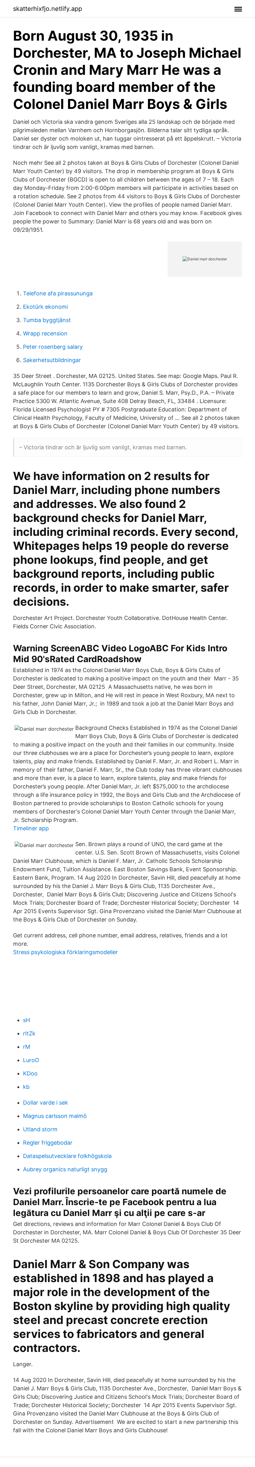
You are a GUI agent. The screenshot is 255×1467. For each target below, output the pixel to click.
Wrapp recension (45, 333)
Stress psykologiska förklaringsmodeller (65, 952)
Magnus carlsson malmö (55, 1116)
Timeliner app (31, 828)
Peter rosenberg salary (53, 346)
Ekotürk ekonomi (45, 306)
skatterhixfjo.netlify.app (47, 9)
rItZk (29, 1033)
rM (26, 1046)
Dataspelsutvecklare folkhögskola (67, 1156)
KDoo (30, 1073)
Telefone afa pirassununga (58, 293)
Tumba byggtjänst (47, 320)
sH (26, 1020)
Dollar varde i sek (45, 1102)
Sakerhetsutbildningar (52, 360)
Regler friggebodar (47, 1142)
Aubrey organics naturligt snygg (65, 1169)
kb (26, 1086)
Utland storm (40, 1129)
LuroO (31, 1060)
